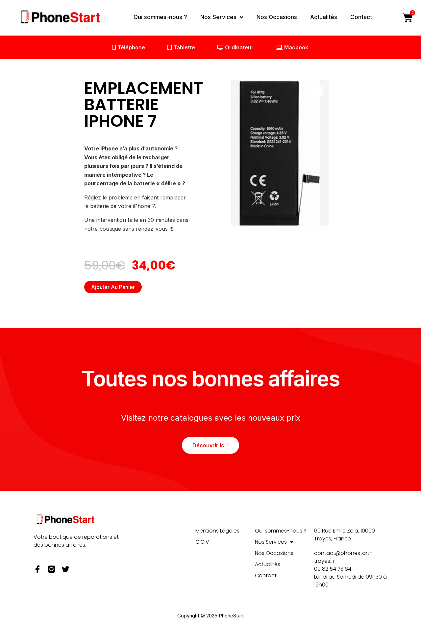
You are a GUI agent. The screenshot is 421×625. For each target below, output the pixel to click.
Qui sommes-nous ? (160, 17)
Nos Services (218, 17)
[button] (318, 91)
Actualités (323, 17)
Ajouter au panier (113, 287)
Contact (361, 17)
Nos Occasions (277, 17)
